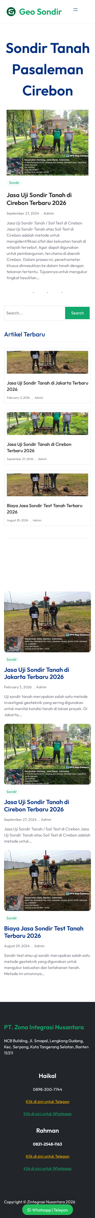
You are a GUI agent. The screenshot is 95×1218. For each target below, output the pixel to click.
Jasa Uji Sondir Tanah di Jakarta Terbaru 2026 (47, 386)
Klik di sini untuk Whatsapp (47, 1113)
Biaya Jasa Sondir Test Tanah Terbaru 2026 (44, 509)
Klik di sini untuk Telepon (47, 1101)
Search (77, 312)
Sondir (14, 182)
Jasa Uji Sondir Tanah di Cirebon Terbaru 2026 (39, 198)
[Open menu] (75, 10)
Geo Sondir (40, 11)
